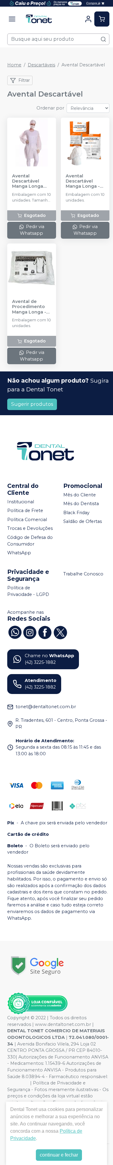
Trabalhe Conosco (83, 574)
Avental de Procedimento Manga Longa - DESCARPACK (29, 307)
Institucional (20, 502)
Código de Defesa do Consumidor (30, 541)
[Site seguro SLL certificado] (37, 966)
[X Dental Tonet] (59, 631)
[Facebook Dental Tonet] (44, 631)
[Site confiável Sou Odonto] (37, 1003)
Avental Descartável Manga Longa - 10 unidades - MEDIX (83, 181)
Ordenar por (50, 108)
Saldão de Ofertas (82, 521)
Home (14, 65)
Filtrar (24, 80)
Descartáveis (41, 65)
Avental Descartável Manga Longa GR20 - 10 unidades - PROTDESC (27, 181)
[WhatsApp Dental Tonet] (14, 631)
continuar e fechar (59, 1154)
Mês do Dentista (81, 503)
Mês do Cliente (79, 495)
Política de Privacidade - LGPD (28, 591)
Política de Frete (25, 510)
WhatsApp (19, 553)
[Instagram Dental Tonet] (29, 631)
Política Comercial (27, 519)
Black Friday (76, 512)
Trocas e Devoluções (30, 528)
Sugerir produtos (32, 404)
